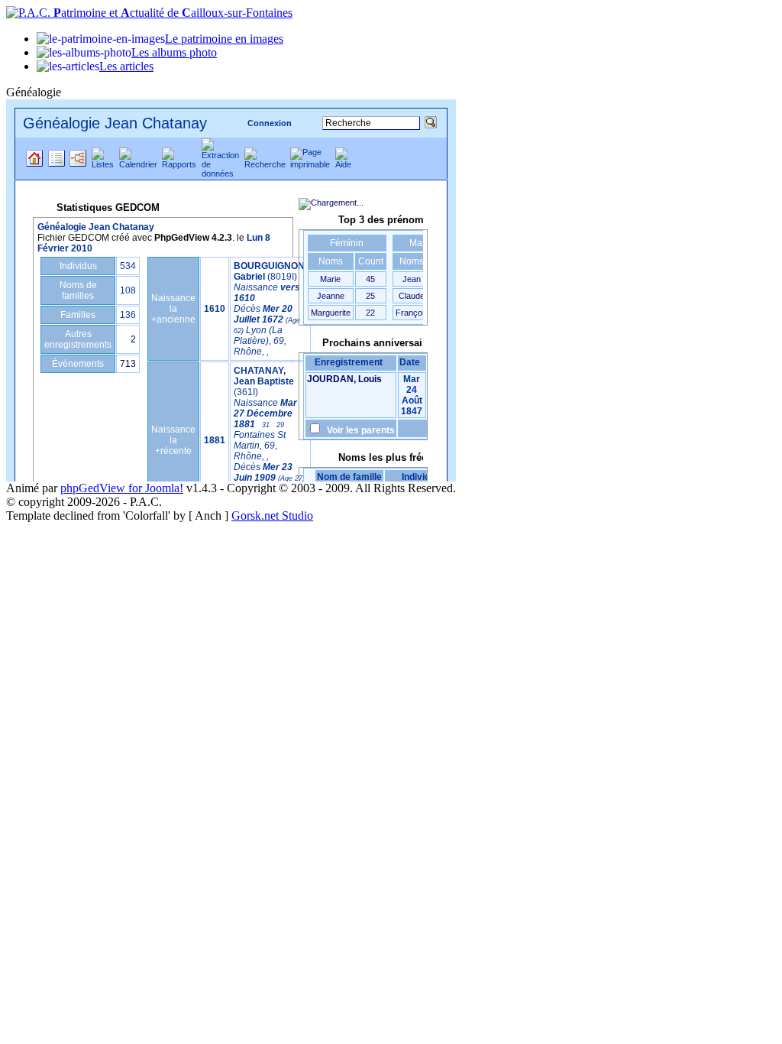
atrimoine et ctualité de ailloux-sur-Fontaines (172, 12)
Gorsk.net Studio (272, 515)
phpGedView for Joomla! (121, 487)
